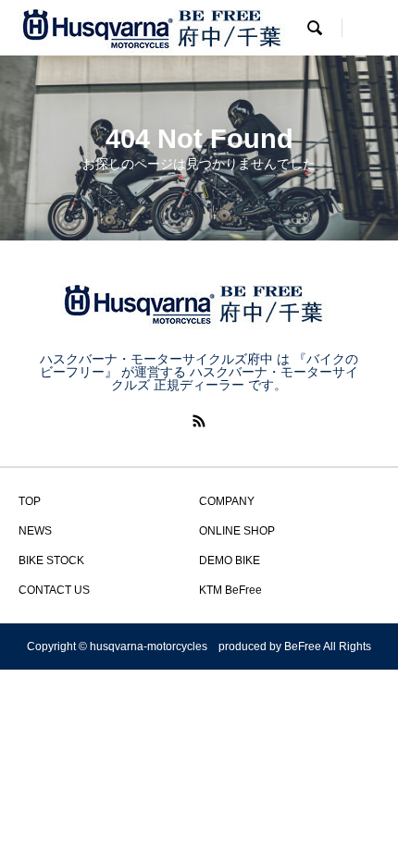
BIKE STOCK (51, 560)
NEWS (35, 530)
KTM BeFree (230, 590)
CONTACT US (54, 590)
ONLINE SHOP (237, 530)
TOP (30, 501)
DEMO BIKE (229, 560)
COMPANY (227, 501)
